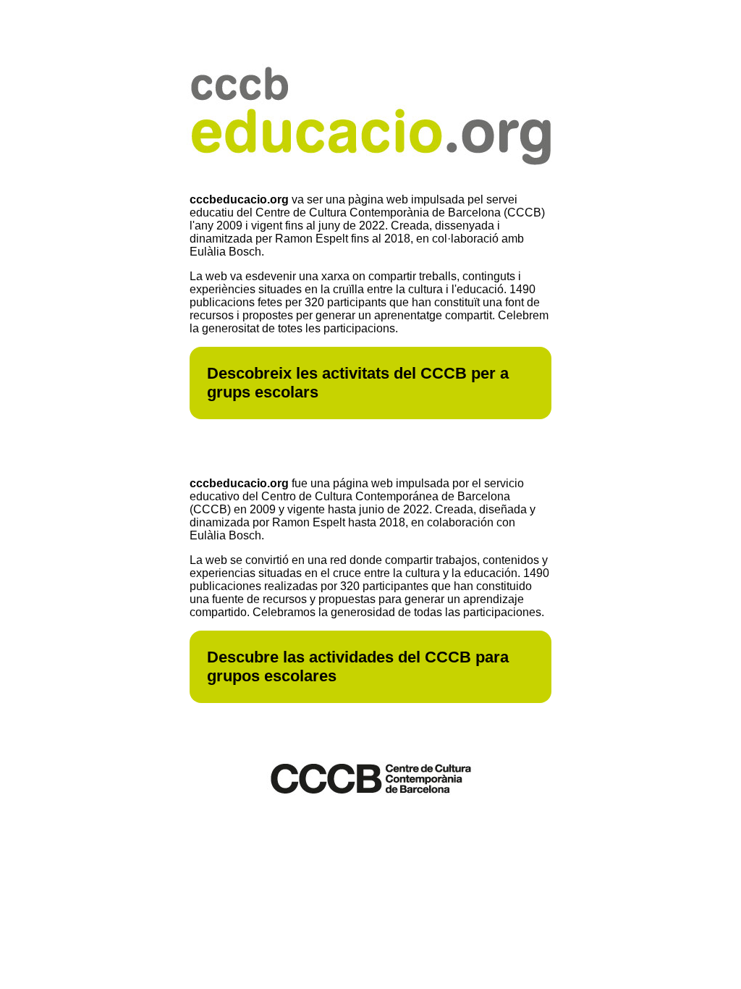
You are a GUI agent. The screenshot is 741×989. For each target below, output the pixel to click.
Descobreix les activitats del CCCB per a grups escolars (358, 382)
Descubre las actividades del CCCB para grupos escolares (358, 666)
